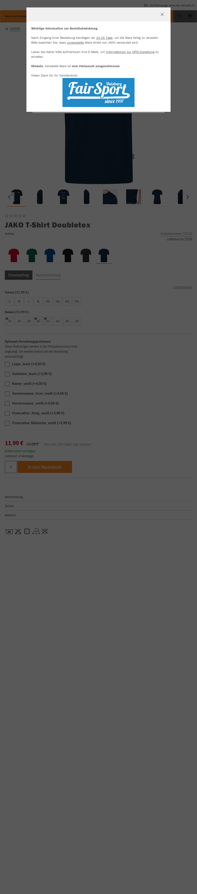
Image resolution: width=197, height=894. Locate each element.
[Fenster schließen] (162, 14)
